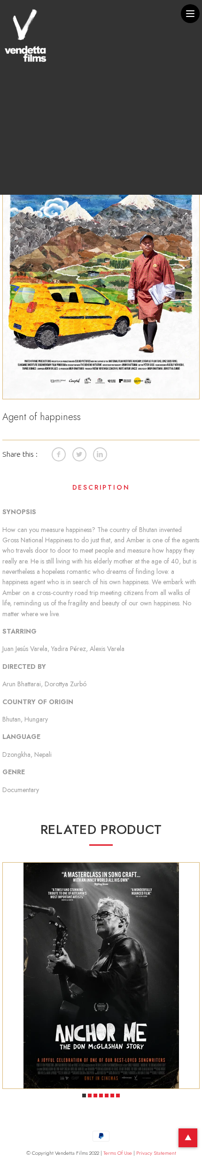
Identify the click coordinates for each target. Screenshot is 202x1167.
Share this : (20, 454)
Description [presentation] (101, 487)
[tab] (101, 489)
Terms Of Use (117, 1153)
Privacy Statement (156, 1153)
